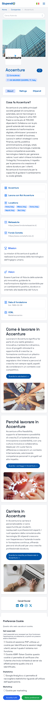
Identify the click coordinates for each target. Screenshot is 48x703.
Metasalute (13, 222)
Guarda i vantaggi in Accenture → (23, 466)
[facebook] (21, 606)
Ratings (23, 91)
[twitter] (30, 606)
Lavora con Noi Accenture (21, 195)
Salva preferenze (32, 697)
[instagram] (26, 606)
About (10, 91)
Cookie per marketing (16, 690)
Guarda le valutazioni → (19, 376)
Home (4, 9)
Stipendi (37, 91)
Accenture (13, 187)
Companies (15, 9)
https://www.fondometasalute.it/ (22, 225)
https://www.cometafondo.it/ (21, 236)
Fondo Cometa (15, 232)
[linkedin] (17, 606)
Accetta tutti (11, 697)
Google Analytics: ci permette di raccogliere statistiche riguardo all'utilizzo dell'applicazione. (24, 678)
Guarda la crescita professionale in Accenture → (23, 556)
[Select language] (37, 3)
